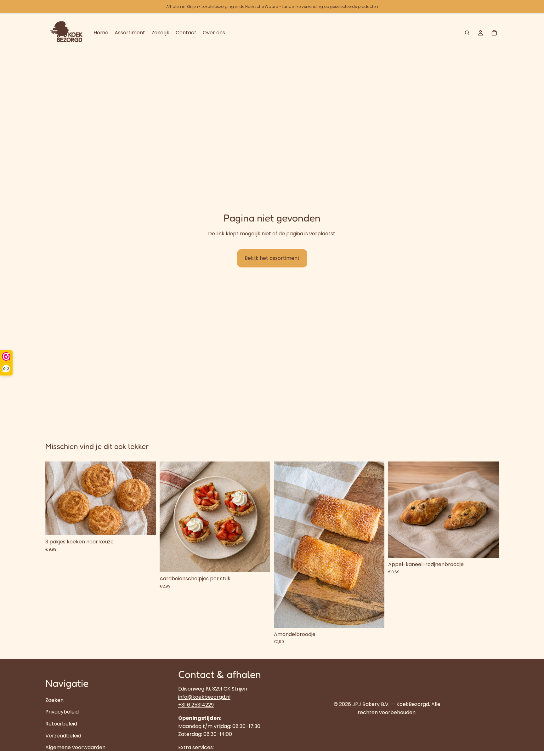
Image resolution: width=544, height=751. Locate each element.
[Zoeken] (467, 33)
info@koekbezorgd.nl (204, 696)
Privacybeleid (62, 711)
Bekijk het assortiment (272, 258)
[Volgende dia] (146, 498)
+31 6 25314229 (196, 704)
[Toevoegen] (146, 525)
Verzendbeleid (63, 735)
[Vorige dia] (54, 498)
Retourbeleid (61, 723)
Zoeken (54, 699)
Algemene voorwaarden (75, 747)
